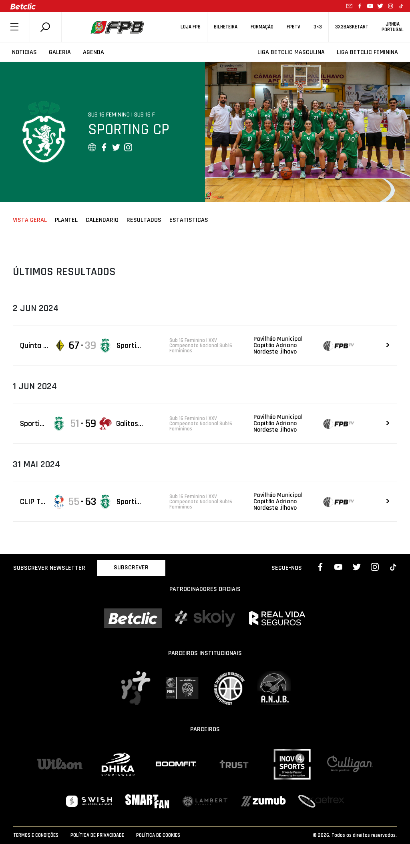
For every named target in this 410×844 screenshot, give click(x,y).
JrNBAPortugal (393, 27)
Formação (262, 27)
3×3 (318, 27)
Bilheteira (225, 27)
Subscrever (131, 567)
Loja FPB (191, 27)
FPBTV (293, 27)
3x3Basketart (351, 27)
